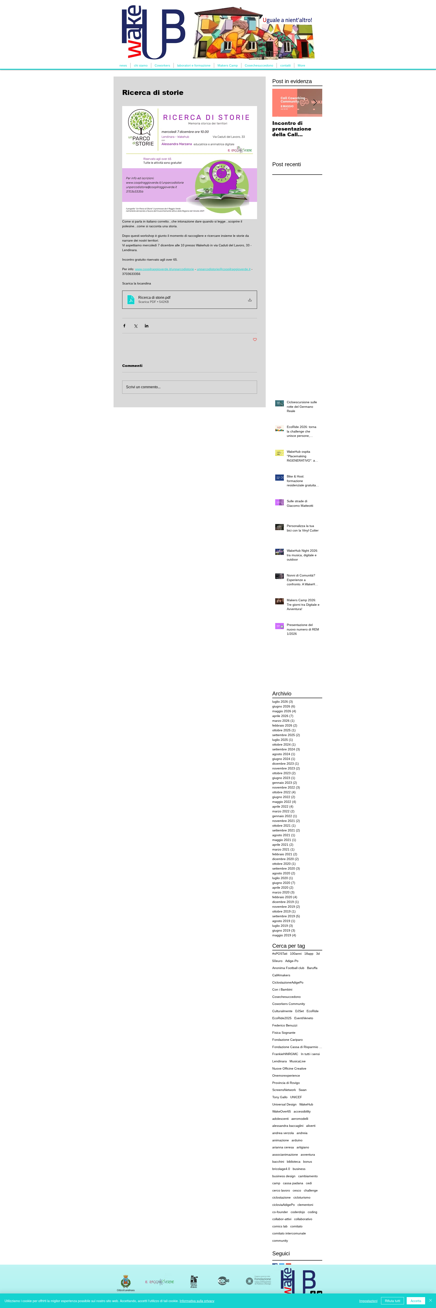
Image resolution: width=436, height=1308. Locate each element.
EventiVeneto (303, 1018)
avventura (308, 1154)
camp (276, 1183)
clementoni (305, 1205)
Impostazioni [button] (368, 1300)
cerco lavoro (281, 1190)
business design (283, 1176)
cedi (309, 1183)
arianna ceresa (283, 1147)
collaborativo (303, 1219)
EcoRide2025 (282, 1018)
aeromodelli (299, 1118)
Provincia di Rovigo (286, 1083)
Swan (303, 1090)
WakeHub (306, 1104)
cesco (297, 1190)
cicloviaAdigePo (283, 1205)
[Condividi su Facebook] (124, 326)
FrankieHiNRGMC (285, 1054)
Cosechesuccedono (286, 997)
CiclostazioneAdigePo (287, 982)
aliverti (310, 1126)
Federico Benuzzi (284, 1025)
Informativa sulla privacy (197, 1300)
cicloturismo (301, 1197)
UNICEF (296, 1097)
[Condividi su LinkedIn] (146, 326)
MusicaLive (298, 1061)
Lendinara (279, 1061)
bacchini (278, 1161)
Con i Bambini (282, 989)
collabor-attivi (281, 1219)
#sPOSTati (279, 953)
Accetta (416, 1300)
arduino (297, 1140)
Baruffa (312, 968)
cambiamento (308, 1176)
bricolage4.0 (281, 1169)
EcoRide (313, 1011)
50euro (277, 961)
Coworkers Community (288, 1004)
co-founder (280, 1212)
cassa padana (293, 1183)
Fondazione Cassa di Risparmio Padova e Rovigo (297, 1047)
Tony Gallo (279, 1097)
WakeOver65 (281, 1111)
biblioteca (293, 1161)
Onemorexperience (286, 1075)
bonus (307, 1161)
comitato (296, 1226)
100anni (296, 953)
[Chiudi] (430, 1300)
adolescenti (280, 1118)
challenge (311, 1190)
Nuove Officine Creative (289, 1068)
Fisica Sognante (283, 1032)
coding (312, 1212)
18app (308, 953)
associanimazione (285, 1154)
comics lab (279, 1226)
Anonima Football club (288, 968)
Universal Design (284, 1104)
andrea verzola (283, 1133)
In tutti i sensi (310, 1054)
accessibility (302, 1111)
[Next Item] (315, 102)
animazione (280, 1140)
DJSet (299, 1011)
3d (318, 953)
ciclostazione (281, 1197)
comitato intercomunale (289, 1233)
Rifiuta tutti (392, 1300)
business (299, 1169)
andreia (302, 1133)
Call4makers (281, 975)
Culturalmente (282, 1011)
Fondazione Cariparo (287, 1039)
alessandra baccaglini (287, 1126)
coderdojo (298, 1212)
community (280, 1240)
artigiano (303, 1147)
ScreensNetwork (284, 1090)
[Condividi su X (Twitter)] (135, 326)
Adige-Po (291, 961)
